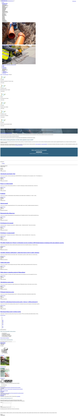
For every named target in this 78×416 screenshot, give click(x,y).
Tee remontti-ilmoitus (3, 387)
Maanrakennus (4, 13)
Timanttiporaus (4, 20)
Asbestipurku (2, 355)
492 (2, 327)
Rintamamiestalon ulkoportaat (7, 213)
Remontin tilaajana (4, 69)
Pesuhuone (2, 193)
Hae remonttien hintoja (3, 341)
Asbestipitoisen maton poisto (7, 282)
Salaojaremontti (4, 203)
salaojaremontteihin (44, 144)
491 (2, 326)
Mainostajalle (2, 391)
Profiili (3, 66)
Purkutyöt (3, 18)
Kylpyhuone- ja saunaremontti (7, 232)
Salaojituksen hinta (3, 366)
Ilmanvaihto (4, 14)
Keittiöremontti (4, 4)
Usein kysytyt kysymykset (4, 390)
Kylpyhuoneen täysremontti (6, 223)
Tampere (4, 342)
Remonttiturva (9, 387)
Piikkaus (3, 163)
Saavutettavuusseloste (20, 393)
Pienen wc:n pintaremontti (6, 183)
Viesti (1, 406)
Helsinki (1, 342)
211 (2, 323)
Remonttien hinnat (13, 387)
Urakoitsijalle (4, 67)
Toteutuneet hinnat (14, 133)
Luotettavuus (9, 393)
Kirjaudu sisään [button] (4, 68)
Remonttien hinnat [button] (4, 3)
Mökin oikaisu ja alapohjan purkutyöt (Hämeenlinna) (12, 272)
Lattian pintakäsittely (5, 12)
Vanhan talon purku (5, 262)
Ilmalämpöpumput (4, 7)
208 (2, 320)
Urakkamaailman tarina (3, 393)
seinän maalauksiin (38, 144)
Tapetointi (3, 10)
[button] (3, 70)
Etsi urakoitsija (18, 387)
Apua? (3, 65)
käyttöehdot (18, 396)
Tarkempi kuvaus (2, 177)
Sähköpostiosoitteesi (3, 407)
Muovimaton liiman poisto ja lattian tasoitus (10, 311)
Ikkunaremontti (4, 15)
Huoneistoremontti (4, 11)
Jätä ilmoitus (74, 1)
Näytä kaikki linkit (3, 394)
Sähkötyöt (3, 6)
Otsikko (1, 402)
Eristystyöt (3, 19)
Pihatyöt (3, 16)
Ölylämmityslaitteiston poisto (7, 292)
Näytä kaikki (2, 344)
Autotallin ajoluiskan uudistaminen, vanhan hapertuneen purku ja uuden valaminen (19, 252)
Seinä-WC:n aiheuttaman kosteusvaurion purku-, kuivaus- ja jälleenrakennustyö (19, 301)
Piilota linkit (2, 395)
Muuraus (3, 17)
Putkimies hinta (2, 378)
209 (2, 321)
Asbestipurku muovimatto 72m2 (7, 173)
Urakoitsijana (4, 71)
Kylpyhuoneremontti (5, 5)
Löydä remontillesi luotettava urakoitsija (6, 133)
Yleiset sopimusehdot (14, 393)
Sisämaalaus (4, 9)
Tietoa (3, 2)
